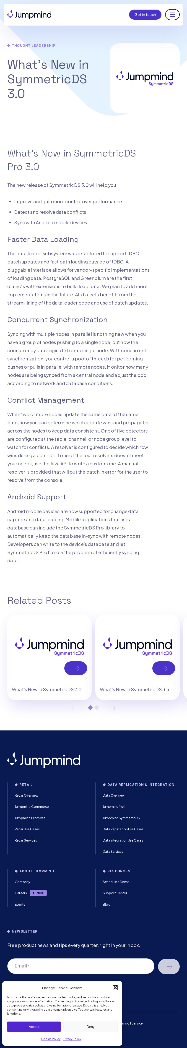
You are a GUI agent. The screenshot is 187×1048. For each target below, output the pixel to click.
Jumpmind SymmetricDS (121, 818)
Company (22, 882)
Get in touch (145, 14)
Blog (106, 904)
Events (20, 904)
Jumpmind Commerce (32, 806)
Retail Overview (26, 795)
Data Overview (114, 795)
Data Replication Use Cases (123, 829)
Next (112, 708)
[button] (115, 987)
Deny (91, 1027)
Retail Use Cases (27, 829)
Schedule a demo (169, 966)
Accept (34, 1027)
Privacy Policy (72, 1039)
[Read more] (49, 657)
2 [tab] (97, 707)
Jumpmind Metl (114, 806)
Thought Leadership (34, 45)
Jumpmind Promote (30, 818)
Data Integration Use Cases (123, 840)
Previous (74, 708)
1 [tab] (90, 707)
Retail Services (26, 840)
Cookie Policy (50, 1039)
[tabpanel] (49, 657)
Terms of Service (130, 1023)
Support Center (115, 893)
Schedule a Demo (116, 882)
